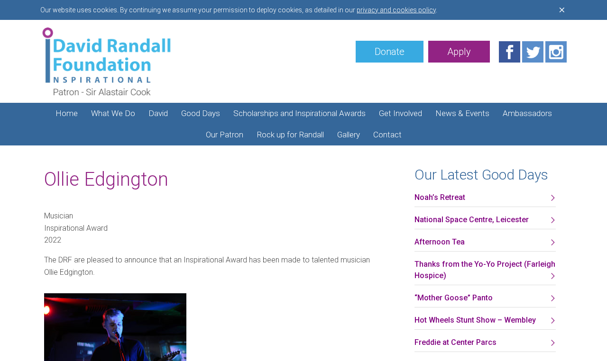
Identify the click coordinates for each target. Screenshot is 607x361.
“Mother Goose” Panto (453, 297)
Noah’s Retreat (439, 197)
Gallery (348, 134)
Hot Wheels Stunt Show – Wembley (475, 320)
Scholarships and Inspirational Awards (299, 113)
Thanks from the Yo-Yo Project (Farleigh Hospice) (484, 270)
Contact (387, 134)
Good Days (200, 113)
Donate (390, 51)
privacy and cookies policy (396, 10)
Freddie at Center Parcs (455, 342)
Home (66, 113)
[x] (562, 10)
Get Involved (400, 113)
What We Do (113, 113)
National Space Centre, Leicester (471, 219)
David (158, 113)
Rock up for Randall (290, 134)
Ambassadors (527, 113)
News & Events (462, 113)
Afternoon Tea (439, 241)
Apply (459, 51)
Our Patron (224, 134)
